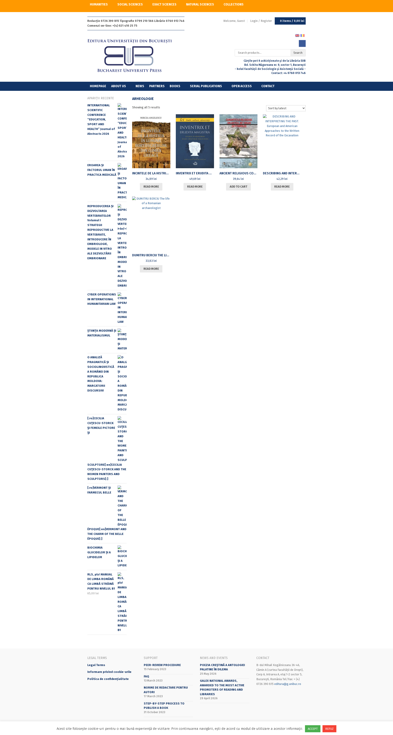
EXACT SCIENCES (164, 4)
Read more (151, 186)
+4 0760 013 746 (294, 73)
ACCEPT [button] (313, 728)
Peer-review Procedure (162, 665)
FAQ (146, 676)
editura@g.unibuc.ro (287, 684)
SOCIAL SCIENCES (130, 4)
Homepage (98, 86)
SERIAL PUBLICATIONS (206, 86)
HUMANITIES (99, 4)
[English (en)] (297, 35)
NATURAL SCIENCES (200, 4)
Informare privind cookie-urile (109, 672)
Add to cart (238, 186)
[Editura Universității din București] (134, 56)
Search (297, 52)
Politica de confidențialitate (108, 679)
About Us (118, 86)
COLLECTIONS (234, 4)
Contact (268, 86)
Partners (157, 86)
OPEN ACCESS (242, 86)
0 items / (292, 21)
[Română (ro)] (302, 35)
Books (175, 86)
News (140, 86)
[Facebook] (302, 43)
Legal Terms (96, 665)
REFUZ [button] (329, 728)
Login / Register (261, 21)
